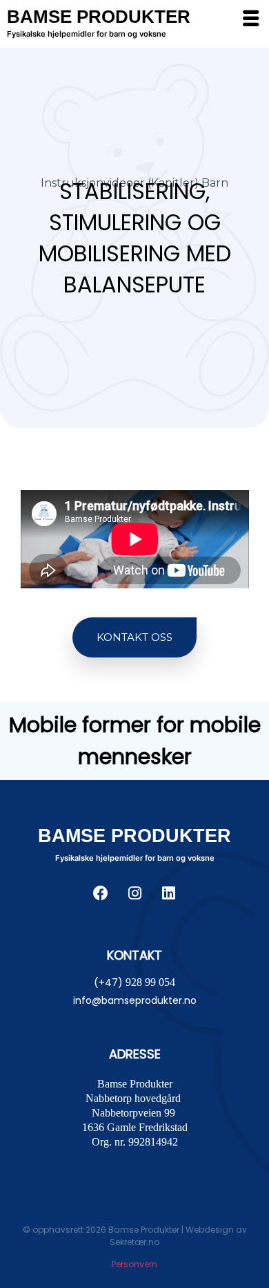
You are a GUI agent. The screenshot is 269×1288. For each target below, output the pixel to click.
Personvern (134, 1264)
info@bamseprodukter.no (135, 1000)
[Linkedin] (168, 893)
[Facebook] (101, 893)
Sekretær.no (134, 1242)
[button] (134, 637)
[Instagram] (134, 893)
